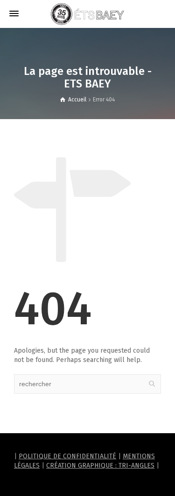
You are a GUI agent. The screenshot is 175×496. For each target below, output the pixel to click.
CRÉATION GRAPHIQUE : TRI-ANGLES (100, 465)
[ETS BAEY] (87, 14)
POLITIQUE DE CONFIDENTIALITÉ (67, 456)
